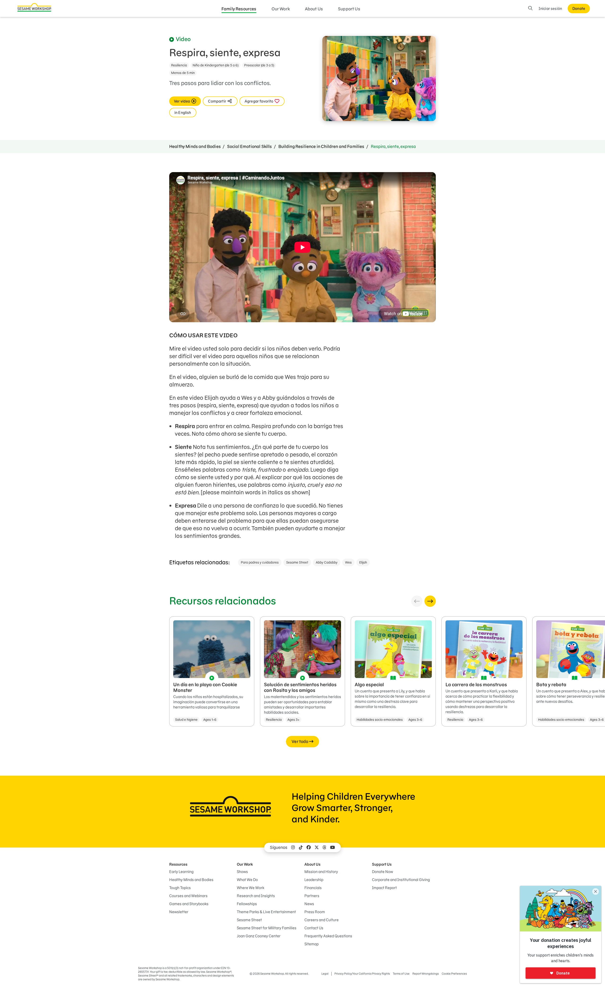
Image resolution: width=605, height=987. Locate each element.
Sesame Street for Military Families (266, 928)
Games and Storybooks (188, 903)
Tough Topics (180, 887)
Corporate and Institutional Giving (401, 879)
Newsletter (178, 911)
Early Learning (181, 871)
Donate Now (382, 871)
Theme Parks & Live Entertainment (266, 911)
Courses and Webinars (188, 895)
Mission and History (321, 871)
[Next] (430, 601)
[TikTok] (301, 847)
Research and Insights (256, 895)
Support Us (349, 9)
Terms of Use (401, 973)
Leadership (313, 879)
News (309, 903)
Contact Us (313, 928)
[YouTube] (332, 847)
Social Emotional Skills (249, 146)
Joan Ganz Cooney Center (259, 936)
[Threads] (324, 847)
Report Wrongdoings (425, 973)
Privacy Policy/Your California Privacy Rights (362, 973)
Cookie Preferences (454, 973)
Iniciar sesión (550, 8)
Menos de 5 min (183, 73)
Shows (242, 871)
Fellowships (247, 903)
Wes (348, 562)
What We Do (247, 879)
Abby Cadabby (326, 562)
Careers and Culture (321, 919)
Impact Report (384, 887)
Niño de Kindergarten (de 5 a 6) (215, 65)
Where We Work (250, 887)
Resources (178, 864)
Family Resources (238, 9)
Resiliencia (179, 65)
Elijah (363, 562)
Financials (313, 887)
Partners (311, 895)
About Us (314, 9)
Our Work (281, 9)
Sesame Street (297, 562)
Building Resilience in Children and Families (321, 146)
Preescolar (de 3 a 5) (259, 65)
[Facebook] (309, 847)
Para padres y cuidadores (260, 562)
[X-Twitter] (317, 847)
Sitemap (311, 944)
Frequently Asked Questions (328, 936)
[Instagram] (293, 847)
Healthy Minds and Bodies (195, 146)
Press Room (314, 911)
